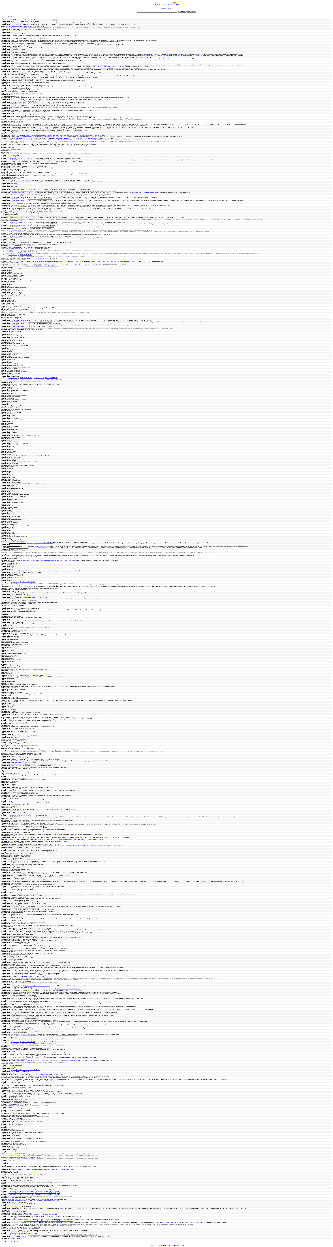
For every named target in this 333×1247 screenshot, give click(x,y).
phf (2, 555)
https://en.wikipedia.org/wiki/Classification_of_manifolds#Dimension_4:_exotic (82, 839)
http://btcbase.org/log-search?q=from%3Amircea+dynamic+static (182, 1222)
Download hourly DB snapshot (166, 1245)
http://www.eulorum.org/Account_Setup (41, 583)
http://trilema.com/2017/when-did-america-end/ (37, 986)
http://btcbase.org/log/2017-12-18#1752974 (20, 815)
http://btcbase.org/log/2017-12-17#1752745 (23, 326)
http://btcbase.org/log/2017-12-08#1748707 (35, 597)
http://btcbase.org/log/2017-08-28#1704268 (51, 1074)
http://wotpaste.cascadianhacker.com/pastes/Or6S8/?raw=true (41, 266)
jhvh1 (2, 153)
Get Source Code (180, 1245)
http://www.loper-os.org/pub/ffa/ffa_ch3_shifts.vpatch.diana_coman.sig (116, 261)
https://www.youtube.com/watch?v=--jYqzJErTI (40, 543)
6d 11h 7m (157, 4)
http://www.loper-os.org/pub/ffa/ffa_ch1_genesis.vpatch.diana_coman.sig (35, 261)
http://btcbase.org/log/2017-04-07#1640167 (21, 252)
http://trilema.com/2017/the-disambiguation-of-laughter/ (21, 216)
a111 (2, 27)
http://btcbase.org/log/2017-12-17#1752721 (20, 230)
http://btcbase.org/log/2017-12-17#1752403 (15, 1154)
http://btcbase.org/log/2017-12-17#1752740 (23, 323)
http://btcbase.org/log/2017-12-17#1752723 (20, 236)
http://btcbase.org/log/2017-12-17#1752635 (20, 158)
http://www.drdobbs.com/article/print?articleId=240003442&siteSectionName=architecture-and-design (31, 1200)
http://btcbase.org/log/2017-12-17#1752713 (23, 205)
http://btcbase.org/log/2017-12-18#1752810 (45, 378)
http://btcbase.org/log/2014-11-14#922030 (19, 1233)
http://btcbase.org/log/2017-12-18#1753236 (23, 1042)
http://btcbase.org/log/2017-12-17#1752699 (17, 180)
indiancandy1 (5, 270)
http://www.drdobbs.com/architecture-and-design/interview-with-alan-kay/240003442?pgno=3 (34, 1193)
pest (166, 3)
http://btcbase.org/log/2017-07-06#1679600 (32, 976)
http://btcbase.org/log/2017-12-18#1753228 (23, 1034)
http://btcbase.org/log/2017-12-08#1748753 (26, 102)
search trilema (181, 11)
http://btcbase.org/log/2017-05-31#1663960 (20, 26)
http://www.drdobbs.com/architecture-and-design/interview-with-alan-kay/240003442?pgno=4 (34, 1194)
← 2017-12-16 (5, 16)
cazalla (3, 614)
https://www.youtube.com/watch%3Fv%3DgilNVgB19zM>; (148, 552)
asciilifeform (157, 3)
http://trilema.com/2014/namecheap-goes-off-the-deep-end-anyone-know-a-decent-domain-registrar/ (50, 560)
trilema (175, 2)
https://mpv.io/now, (14, 1105)
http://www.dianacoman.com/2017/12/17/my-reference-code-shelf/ (24, 211)
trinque (3, 77)
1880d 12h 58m (175, 4)
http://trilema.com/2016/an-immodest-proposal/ (144, 192)
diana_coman (5, 214)
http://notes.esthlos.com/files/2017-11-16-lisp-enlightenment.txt (39, 1214)
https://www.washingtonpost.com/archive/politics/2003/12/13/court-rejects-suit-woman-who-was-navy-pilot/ (66, 1060)
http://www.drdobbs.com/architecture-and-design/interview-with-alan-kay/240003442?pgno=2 (34, 1191)
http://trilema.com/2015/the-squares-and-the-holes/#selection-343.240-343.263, (41, 136)
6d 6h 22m (166, 4)
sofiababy (3, 639)
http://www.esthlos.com (36, 675)
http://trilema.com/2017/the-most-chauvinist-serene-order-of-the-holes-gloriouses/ (28, 312)
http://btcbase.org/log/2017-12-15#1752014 (23, 582)
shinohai (3, 178)
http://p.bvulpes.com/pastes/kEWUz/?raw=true (27, 745)
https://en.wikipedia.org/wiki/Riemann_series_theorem (25, 847)
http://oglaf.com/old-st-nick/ (24, 1010)
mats (2, 592)
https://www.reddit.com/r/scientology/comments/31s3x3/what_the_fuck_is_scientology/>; (68, 552)
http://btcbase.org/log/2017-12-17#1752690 (23, 189)
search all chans (191, 11)
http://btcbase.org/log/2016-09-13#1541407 (67, 138)
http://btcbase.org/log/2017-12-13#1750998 (114, 66)
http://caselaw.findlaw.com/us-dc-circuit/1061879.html (25, 1070)
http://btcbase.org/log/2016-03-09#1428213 (92, 138)
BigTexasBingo (5, 308)
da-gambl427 (4, 543)
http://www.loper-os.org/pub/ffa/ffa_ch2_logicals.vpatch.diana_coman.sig (76, 261)
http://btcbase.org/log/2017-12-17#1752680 (20, 138)
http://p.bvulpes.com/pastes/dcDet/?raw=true (67, 989)
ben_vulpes (4, 48)
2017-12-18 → (14, 16)
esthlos (3, 669)
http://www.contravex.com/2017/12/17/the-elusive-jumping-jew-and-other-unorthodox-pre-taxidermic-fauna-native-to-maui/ (39, 119)
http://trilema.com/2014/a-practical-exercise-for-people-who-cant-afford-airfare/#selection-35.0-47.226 (171, 55)
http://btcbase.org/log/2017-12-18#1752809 (20, 378)
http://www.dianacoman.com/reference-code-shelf (41, 258)
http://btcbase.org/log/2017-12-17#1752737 (23, 320)
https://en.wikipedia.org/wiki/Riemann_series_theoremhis (90, 845)
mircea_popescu (5, 21)
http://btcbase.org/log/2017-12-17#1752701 (23, 200)
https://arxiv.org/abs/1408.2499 (28, 736)
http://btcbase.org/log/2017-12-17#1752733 (20, 255)
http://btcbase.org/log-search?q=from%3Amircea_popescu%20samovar (49, 1039)
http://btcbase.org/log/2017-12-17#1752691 (23, 192)
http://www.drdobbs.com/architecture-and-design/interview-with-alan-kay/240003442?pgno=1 (45, 1169)
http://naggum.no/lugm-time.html (24, 762)
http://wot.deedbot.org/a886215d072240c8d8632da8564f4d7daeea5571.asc (26, 484)
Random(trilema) (152, 1245)
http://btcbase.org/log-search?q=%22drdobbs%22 (32, 1174)
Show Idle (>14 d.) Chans (167, 8)
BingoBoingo (4, 152)
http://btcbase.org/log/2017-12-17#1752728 (20, 248)
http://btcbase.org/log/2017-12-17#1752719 (20, 225)
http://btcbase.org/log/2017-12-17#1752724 (20, 222)
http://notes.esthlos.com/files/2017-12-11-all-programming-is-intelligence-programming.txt (48, 1221)
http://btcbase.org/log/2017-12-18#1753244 (23, 1060)
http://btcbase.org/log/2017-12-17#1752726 (20, 217)
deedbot (3, 119)
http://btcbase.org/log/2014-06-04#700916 (65, 750)
